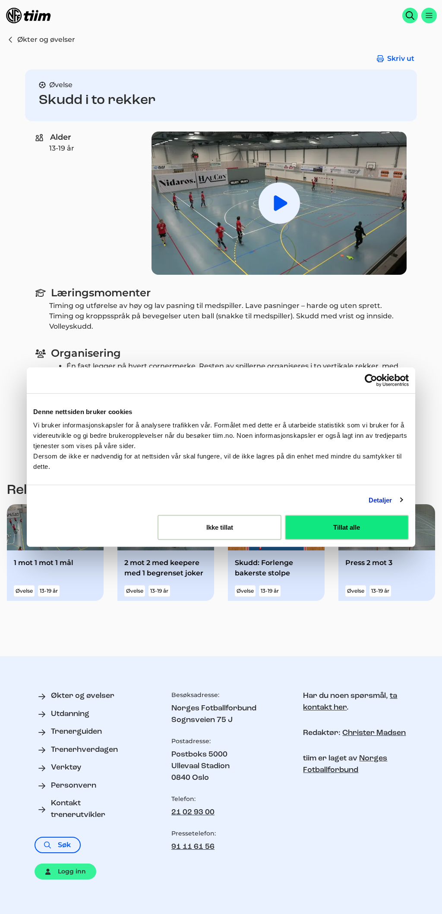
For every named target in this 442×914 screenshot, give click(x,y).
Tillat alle (346, 527)
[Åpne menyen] (429, 15)
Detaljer (380, 499)
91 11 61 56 (193, 847)
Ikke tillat (219, 527)
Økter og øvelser (46, 39)
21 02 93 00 (193, 813)
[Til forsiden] (28, 15)
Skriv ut (400, 58)
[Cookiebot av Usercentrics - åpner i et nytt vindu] (371, 380)
